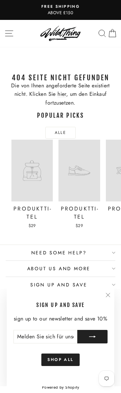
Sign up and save (58, 284)
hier (61, 94)
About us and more (59, 268)
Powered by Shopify (60, 387)
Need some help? (59, 252)
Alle (61, 133)
